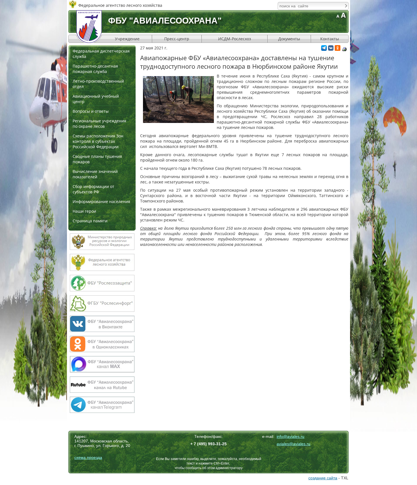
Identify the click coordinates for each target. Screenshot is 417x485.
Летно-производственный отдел (98, 83)
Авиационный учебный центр (96, 98)
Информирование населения (101, 201)
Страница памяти (90, 220)
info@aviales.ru (290, 436)
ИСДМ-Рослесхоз (234, 38)
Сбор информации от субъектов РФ (93, 189)
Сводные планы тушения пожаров (97, 159)
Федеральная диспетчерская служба (101, 53)
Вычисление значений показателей (95, 174)
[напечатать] (344, 49)
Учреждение (127, 38)
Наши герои (84, 211)
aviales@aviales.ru (293, 444)
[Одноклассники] (337, 49)
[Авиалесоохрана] (89, 26)
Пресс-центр (176, 38)
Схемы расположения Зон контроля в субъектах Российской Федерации (98, 141)
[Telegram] (324, 49)
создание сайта (322, 478)
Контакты (329, 38)
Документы (289, 38)
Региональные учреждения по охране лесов (99, 123)
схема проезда (88, 457)
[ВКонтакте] (331, 49)
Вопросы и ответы (91, 111)
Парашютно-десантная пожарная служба (95, 68)
